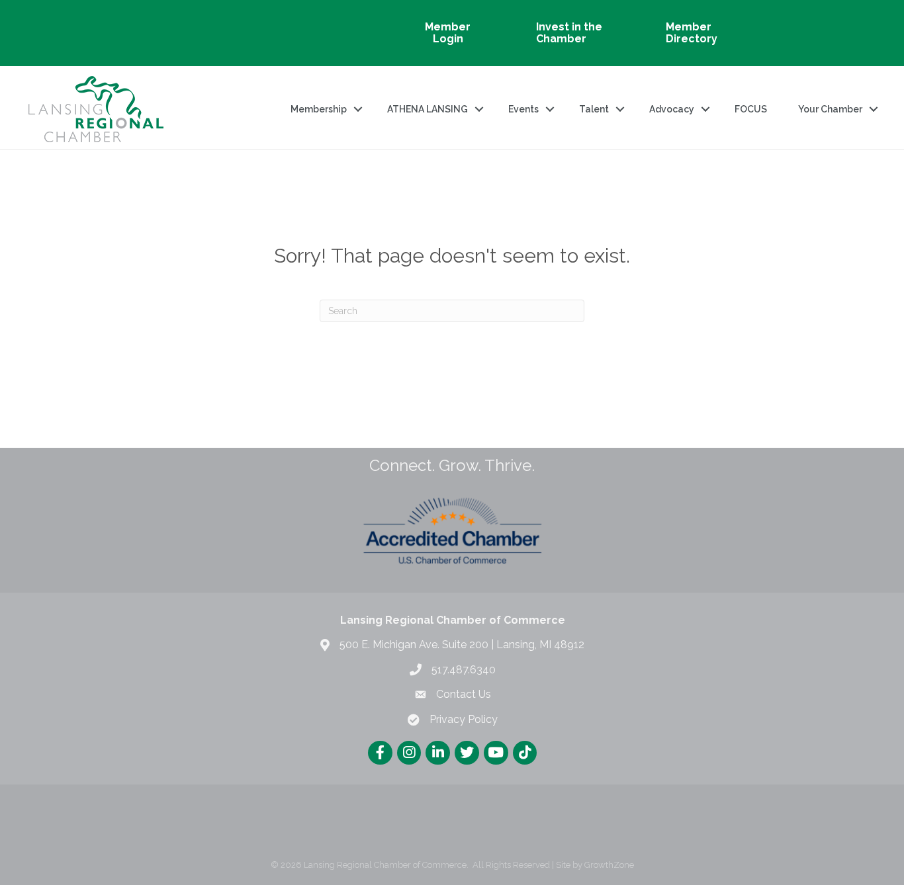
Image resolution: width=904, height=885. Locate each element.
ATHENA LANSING (427, 109)
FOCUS (751, 109)
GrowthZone (609, 865)
